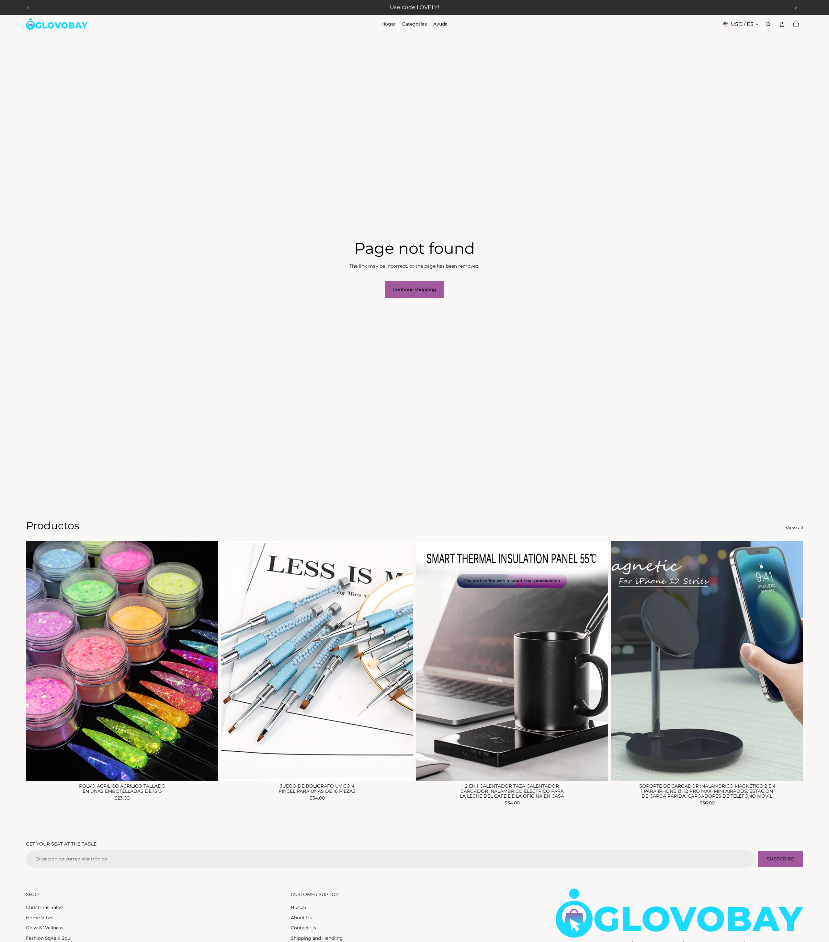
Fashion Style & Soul (49, 938)
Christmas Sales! (44, 907)
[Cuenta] (782, 24)
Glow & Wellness (44, 928)
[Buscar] (768, 24)
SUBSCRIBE (780, 859)
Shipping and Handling (317, 938)
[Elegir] (208, 771)
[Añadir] (598, 771)
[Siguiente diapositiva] (796, 7)
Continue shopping (414, 289)
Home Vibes (39, 918)
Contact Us (303, 928)
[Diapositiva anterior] (28, 7)
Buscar (299, 907)
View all (794, 528)
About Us (301, 918)
